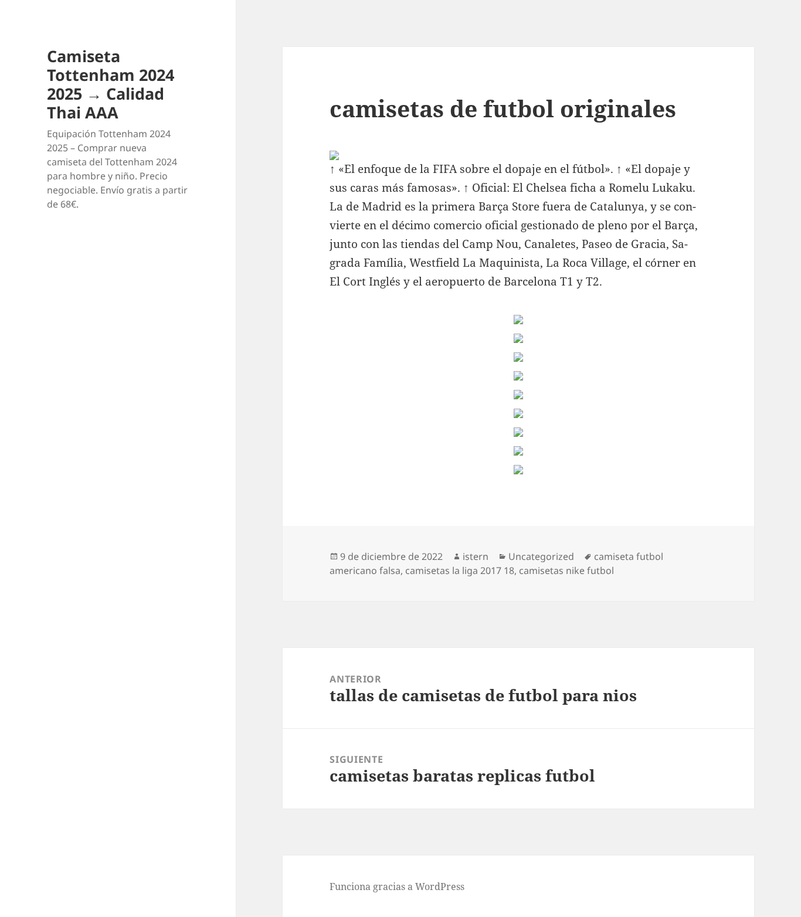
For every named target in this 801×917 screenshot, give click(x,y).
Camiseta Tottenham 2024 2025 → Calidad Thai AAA (110, 84)
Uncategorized (541, 556)
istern (475, 556)
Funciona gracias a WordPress (397, 886)
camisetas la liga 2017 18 (459, 570)
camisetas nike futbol (566, 570)
